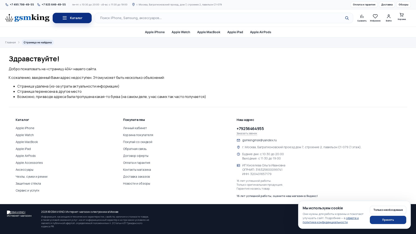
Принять (388, 220)
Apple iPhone (155, 32)
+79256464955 (250, 128)
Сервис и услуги (27, 190)
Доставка (387, 4)
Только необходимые (388, 210)
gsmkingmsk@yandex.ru (259, 140)
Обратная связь (135, 149)
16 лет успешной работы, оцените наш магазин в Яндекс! (277, 196)
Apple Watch (181, 32)
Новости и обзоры (136, 183)
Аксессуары (24, 169)
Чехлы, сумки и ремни (31, 176)
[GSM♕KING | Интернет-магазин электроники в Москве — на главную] (22, 214)
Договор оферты (135, 156)
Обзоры (403, 4)
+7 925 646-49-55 (54, 4)
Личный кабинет (135, 128)
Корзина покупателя (138, 135)
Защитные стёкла (28, 183)
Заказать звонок (247, 133)
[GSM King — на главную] (27, 18)
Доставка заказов (136, 176)
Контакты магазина (137, 169)
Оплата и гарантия (364, 4)
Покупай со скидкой (137, 142)
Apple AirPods (260, 32)
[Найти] (347, 18)
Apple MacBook (208, 32)
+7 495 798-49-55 (22, 4)
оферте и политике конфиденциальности (331, 220)
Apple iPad (235, 32)
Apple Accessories (29, 163)
